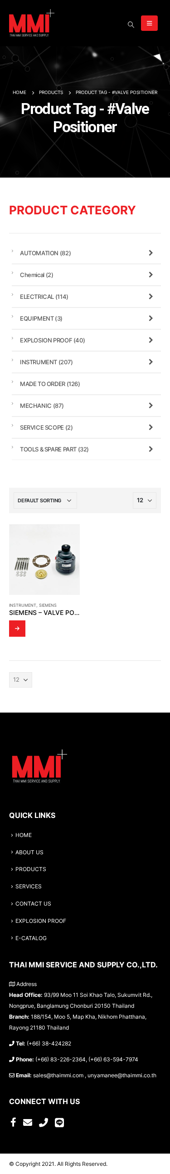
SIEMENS (48, 605)
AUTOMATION (45, 253)
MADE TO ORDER (50, 383)
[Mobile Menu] (149, 23)
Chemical (36, 274)
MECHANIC (42, 405)
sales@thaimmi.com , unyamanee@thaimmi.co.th (94, 1075)
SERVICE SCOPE (46, 427)
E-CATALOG (31, 938)
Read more (17, 628)
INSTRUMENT (22, 605)
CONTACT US (33, 904)
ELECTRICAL (44, 296)
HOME (23, 835)
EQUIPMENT (41, 318)
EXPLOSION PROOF (52, 340)
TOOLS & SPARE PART (54, 449)
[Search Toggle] (131, 24)
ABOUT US (29, 852)
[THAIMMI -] (31, 23)
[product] (44, 559)
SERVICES (28, 886)
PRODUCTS (30, 869)
